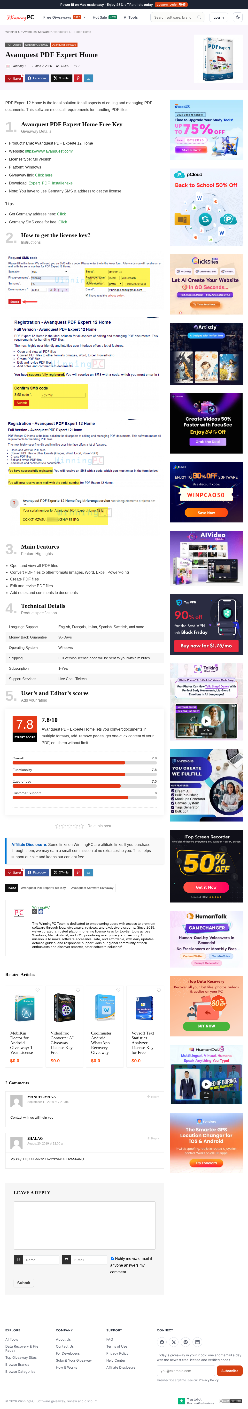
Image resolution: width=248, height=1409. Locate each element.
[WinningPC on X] (173, 1342)
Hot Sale (104, 17)
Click (61, 214)
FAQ (109, 1339)
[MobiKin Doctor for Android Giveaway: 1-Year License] (24, 1008)
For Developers (68, 1353)
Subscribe (229, 1371)
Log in (219, 17)
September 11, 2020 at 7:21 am (48, 1102)
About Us (63, 1339)
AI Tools (131, 17)
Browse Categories (20, 1371)
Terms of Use (116, 1346)
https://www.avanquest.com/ (49, 151)
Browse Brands (17, 1364)
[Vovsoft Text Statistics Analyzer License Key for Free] (145, 1008)
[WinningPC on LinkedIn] (197, 1342)
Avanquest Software (36, 32)
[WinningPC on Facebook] (162, 1342)
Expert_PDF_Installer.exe (51, 183)
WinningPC (12, 32)
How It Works (66, 1367)
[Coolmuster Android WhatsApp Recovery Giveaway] (105, 1008)
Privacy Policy (117, 1353)
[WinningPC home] (20, 17)
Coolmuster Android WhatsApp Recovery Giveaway (101, 1043)
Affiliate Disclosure (120, 1367)
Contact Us (65, 1346)
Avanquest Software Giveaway (92, 888)
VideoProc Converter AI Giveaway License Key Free (62, 1043)
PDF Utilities (14, 44)
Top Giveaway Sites (21, 1357)
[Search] (199, 17)
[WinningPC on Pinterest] (185, 1342)
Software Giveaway (36, 44)
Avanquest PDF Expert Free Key (43, 888)
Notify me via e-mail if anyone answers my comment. (131, 1265)
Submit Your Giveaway (74, 1360)
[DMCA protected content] (230, 1401)
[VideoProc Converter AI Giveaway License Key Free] (64, 1008)
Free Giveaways (61, 17)
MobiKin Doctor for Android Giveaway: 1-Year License (22, 1043)
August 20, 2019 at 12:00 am (46, 1143)
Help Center (115, 1360)
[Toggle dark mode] (238, 17)
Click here (44, 175)
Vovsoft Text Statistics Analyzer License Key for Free (143, 1043)
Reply (154, 1097)
